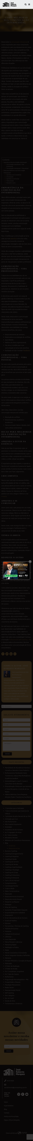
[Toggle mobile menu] (29, 4)
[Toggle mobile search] (25, 4)
